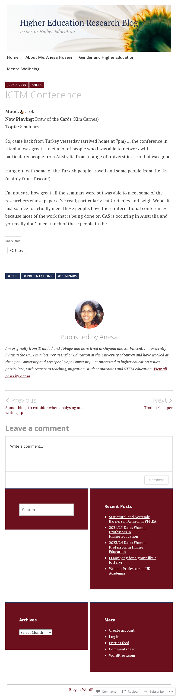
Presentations (39, 276)
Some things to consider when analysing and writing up (44, 405)
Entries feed (119, 642)
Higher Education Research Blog (79, 22)
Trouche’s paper (158, 403)
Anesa (37, 85)
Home (13, 57)
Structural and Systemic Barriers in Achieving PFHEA (132, 519)
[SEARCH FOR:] (46, 510)
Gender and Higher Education (106, 57)
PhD (15, 276)
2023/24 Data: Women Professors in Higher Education (127, 547)
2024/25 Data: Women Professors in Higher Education (127, 532)
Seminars (69, 276)
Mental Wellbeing (23, 68)
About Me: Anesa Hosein (48, 57)
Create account (122, 630)
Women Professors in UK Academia (129, 570)
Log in (114, 636)
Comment (156, 480)
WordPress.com (122, 655)
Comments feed (122, 649)
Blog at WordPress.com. (89, 689)
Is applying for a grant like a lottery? (132, 560)
